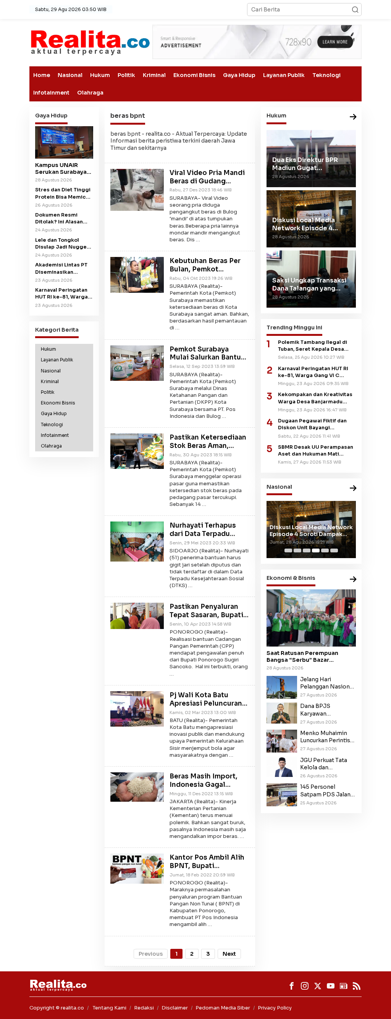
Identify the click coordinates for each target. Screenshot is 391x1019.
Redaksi (144, 1008)
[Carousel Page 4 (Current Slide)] (316, 550)
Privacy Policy (275, 1008)
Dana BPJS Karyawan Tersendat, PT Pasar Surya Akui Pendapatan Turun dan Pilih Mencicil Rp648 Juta (327, 710)
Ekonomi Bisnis (194, 75)
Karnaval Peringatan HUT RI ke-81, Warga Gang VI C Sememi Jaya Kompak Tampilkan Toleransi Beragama (313, 372)
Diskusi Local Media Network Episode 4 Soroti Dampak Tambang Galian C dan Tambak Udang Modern (311, 531)
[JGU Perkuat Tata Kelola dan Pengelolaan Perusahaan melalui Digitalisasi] (282, 766)
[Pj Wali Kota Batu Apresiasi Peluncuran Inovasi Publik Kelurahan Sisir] (137, 708)
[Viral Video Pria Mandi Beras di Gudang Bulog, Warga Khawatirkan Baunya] (137, 189)
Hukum (100, 75)
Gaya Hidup (239, 75)
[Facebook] (292, 986)
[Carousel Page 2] (297, 550)
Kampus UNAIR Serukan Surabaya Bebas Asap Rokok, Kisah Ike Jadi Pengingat (63, 168)
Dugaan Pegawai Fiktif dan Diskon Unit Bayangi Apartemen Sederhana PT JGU (312, 424)
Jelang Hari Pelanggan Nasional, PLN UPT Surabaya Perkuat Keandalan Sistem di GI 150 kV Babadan (328, 683)
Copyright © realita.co (56, 1008)
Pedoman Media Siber (223, 1008)
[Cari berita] (355, 9)
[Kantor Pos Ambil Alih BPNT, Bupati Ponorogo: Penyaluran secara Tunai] (137, 868)
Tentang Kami (109, 1008)
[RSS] (357, 986)
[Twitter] (318, 986)
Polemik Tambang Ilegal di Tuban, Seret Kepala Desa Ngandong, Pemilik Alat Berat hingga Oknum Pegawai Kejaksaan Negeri (316, 346)
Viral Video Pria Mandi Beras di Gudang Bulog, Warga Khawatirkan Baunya (207, 185)
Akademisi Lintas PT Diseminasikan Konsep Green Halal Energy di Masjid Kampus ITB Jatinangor (61, 268)
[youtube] (331, 986)
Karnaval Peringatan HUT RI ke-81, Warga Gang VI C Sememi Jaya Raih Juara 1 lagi (62, 293)
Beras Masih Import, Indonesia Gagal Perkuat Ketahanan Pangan (204, 788)
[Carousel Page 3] (306, 550)
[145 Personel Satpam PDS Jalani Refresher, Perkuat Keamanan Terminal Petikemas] (282, 794)
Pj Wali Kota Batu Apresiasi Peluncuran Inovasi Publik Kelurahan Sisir (206, 707)
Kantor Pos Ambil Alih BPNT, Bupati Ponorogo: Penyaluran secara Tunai (207, 870)
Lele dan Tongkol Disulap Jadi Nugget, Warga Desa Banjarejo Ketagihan (62, 243)
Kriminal (154, 75)
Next (229, 953)
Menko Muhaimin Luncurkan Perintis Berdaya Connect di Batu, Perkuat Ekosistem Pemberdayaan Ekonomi (326, 737)
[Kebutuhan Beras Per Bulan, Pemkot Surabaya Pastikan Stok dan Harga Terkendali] (137, 274)
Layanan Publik (284, 75)
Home (41, 75)
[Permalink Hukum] (353, 117)
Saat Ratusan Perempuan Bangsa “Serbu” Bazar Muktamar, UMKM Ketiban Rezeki (303, 656)
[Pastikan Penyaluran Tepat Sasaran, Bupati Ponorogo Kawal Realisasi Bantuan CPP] (137, 615)
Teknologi (326, 75)
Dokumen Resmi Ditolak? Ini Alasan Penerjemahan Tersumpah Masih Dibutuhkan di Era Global (59, 218)
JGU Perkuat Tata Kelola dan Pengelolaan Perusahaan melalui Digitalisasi (326, 764)
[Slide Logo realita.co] (89, 42)
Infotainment (51, 92)
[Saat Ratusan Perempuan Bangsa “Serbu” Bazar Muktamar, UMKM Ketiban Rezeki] (311, 618)
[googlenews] (344, 986)
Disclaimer (175, 1008)
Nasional (70, 75)
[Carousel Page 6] (334, 550)
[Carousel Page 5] (325, 550)
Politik (126, 75)
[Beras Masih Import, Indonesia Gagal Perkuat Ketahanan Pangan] (137, 786)
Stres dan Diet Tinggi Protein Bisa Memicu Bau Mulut (62, 193)
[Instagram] (305, 986)
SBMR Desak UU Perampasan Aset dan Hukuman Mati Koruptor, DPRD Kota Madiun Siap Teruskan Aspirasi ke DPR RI (315, 450)
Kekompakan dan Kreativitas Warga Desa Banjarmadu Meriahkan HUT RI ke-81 (315, 398)
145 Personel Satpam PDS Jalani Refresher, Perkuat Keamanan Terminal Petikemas (327, 790)
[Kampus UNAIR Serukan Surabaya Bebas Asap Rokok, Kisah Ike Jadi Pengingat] (64, 142)
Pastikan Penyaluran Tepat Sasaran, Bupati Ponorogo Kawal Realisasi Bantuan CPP (208, 619)
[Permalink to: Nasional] (353, 488)
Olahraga (90, 92)
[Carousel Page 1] (288, 550)
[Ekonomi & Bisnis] (353, 579)
